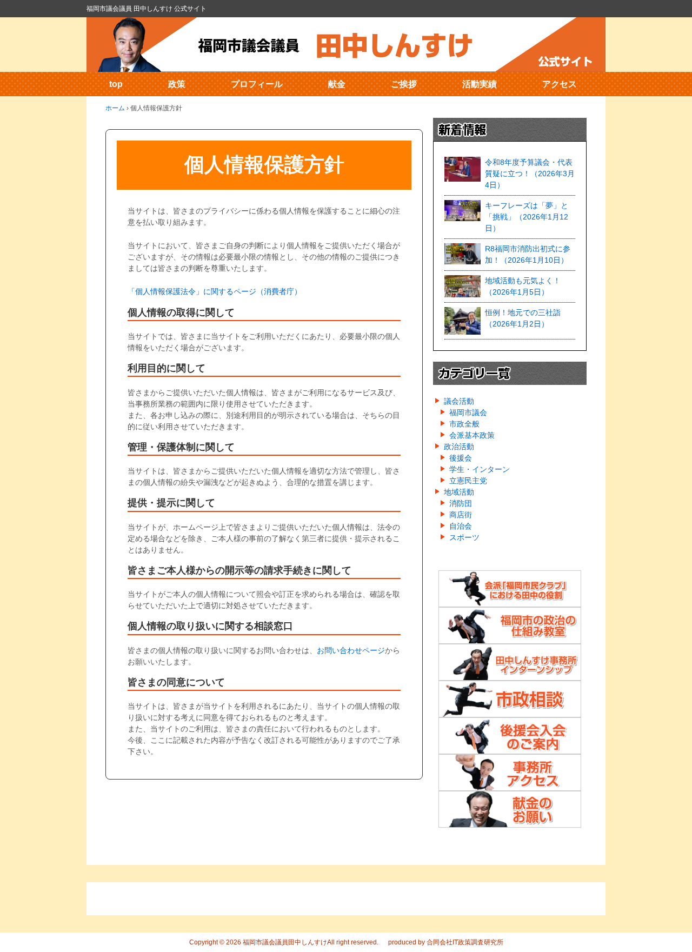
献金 (336, 84)
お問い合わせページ (351, 650)
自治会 (460, 526)
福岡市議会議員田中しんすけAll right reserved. (309, 942)
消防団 (460, 503)
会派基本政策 (472, 435)
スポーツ (464, 537)
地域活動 (459, 492)
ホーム (115, 108)
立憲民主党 (468, 480)
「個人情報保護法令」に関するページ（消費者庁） (215, 291)
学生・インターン (479, 469)
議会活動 (459, 401)
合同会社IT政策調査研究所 (465, 942)
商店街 (460, 514)
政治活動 (459, 446)
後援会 (460, 458)
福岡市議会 (468, 412)
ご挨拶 (404, 84)
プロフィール (257, 84)
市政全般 (464, 424)
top (116, 84)
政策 (176, 84)
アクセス (559, 84)
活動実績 (479, 84)
